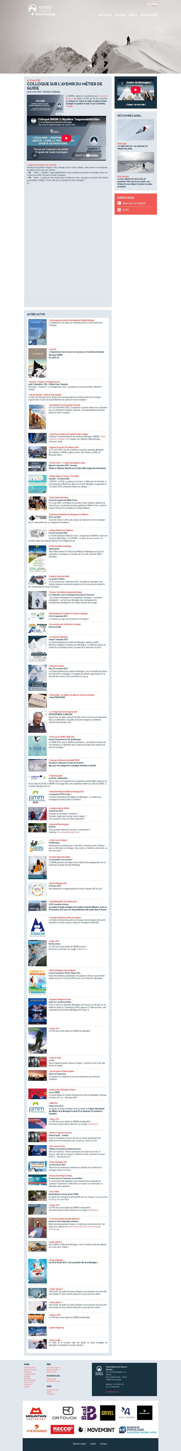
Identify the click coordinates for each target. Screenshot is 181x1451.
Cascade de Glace (29, 1374)
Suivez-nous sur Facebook (133, 203)
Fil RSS (125, 210)
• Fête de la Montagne (56, 1260)
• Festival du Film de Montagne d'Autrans (62, 1089)
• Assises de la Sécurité (56, 666)
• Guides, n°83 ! (54, 1119)
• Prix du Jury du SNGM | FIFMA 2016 (61, 737)
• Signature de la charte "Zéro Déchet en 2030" (64, 447)
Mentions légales (79, 1444)
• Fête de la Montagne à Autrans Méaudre (62, 970)
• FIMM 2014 (53, 1103)
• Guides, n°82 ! (54, 1205)
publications (81, 949)
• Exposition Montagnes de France (60, 999)
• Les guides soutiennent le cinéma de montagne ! (65, 917)
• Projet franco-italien (55, 775)
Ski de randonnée (123, 176)
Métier (120, 15)
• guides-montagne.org (56, 1327)
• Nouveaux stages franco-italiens (59, 857)
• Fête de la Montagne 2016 (58, 883)
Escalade (27, 1376)
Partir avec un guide (53, 1368)
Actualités (149, 15)
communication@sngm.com (68, 832)
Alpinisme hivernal (30, 1370)
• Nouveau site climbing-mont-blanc (60, 1175)
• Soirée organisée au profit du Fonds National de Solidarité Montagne (71, 320)
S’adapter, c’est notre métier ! (136, 104)
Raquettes (27, 1378)
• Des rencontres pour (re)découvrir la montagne (65, 624)
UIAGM (49, 1392)
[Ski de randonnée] (135, 163)
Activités (105, 15)
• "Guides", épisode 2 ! (56, 1289)
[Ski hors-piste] (135, 131)
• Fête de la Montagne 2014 (58, 1162)
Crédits (93, 1444)
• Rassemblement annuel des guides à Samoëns (64, 405)
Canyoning (27, 1372)
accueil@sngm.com (112, 1392)
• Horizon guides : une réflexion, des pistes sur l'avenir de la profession (71, 695)
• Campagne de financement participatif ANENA (64, 760)
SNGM (133, 15)
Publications (51, 1394)
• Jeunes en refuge (55, 1057)
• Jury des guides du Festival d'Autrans (61, 1071)
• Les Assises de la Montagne (58, 637)
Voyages (27, 1387)
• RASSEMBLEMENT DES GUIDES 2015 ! (63, 901)
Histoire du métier (52, 1370)
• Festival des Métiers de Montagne (60, 546)
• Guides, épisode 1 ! (55, 1302)
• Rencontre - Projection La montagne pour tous (44, 382)
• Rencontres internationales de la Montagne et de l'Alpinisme (68, 514)
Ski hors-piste (121, 143)
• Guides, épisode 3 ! (55, 1242)
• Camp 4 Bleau (54, 1191)
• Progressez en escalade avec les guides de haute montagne (68, 434)
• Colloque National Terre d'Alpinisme (61, 530)
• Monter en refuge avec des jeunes (60, 1132)
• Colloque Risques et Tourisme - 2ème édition (64, 476)
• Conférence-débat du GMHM (59, 808)
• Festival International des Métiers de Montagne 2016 (66, 791)
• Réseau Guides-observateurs (58, 497)
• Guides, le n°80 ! (55, 1315)
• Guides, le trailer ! (55, 1340)
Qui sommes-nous (53, 1390)
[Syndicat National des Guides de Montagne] (41, 10)
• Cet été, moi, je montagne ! (58, 840)
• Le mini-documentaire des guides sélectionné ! (64, 1218)
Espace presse (51, 1379)
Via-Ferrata (27, 1384)
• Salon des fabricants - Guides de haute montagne (44, 394)
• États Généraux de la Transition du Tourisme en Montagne (68, 613)
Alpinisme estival (29, 1368)
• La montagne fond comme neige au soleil (63, 711)
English (148, 4)
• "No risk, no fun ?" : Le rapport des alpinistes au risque (67, 463)
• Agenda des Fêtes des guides (58, 824)
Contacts (103, 1444)
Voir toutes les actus (53, 1381)
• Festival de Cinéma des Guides (59, 576)
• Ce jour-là (52, 349)
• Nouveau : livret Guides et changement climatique (65, 592)
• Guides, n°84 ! (54, 1028)
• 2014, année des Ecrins (57, 1146)
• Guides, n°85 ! (54, 941)
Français (154, 4)
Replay (69, 106)
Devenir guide (51, 1372)
